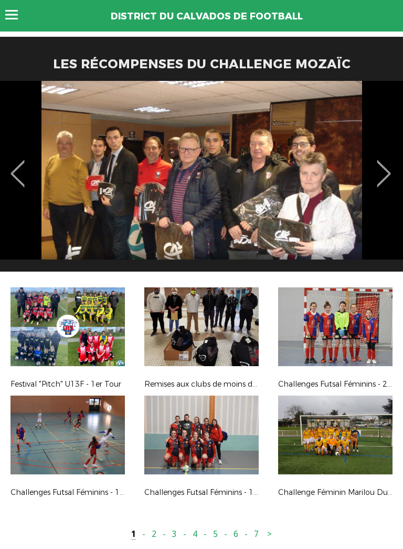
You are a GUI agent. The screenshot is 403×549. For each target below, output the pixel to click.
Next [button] (384, 166)
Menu (16, 14)
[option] (201, 180)
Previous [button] (17, 166)
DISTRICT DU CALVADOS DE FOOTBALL (207, 16)
